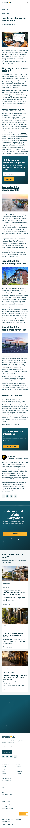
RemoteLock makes (7, 54)
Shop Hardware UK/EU (7, 780)
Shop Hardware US (6, 778)
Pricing (3, 769)
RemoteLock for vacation (10, 188)
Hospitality (18, 773)
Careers (4, 773)
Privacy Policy (18, 819)
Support (4, 790)
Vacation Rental (20, 769)
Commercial (19, 771)
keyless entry (11, 97)
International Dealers (7, 794)
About (3, 771)
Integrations (5, 806)
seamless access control (8, 147)
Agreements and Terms (7, 819)
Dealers (3, 792)
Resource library (6, 804)
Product (4, 766)
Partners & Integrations (7, 808)
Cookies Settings (6, 821)
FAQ (3, 787)
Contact (4, 776)
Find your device (6, 801)
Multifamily (18, 766)
